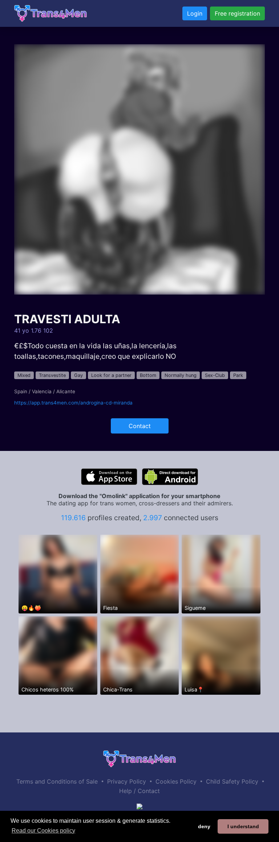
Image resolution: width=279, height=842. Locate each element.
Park (238, 375)
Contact (140, 426)
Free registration (237, 13)
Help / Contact (139, 790)
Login (194, 13)
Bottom (148, 375)
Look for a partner (111, 375)
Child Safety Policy (232, 781)
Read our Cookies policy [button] (43, 830)
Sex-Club (215, 375)
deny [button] (204, 826)
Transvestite (52, 375)
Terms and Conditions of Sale (57, 781)
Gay (78, 375)
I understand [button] (243, 826)
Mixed (24, 375)
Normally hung (181, 375)
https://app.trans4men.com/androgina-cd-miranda (73, 403)
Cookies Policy (176, 781)
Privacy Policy (126, 781)
